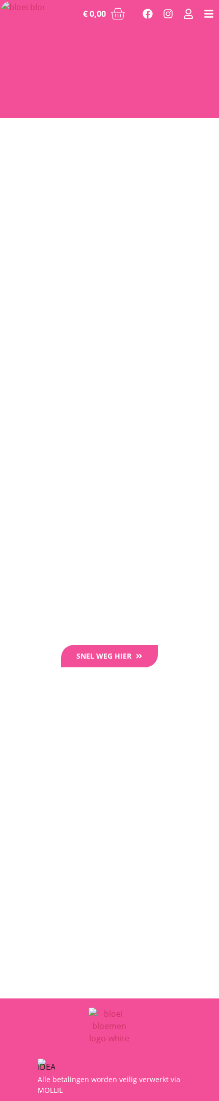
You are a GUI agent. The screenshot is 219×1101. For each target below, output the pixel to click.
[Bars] (209, 14)
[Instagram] (168, 14)
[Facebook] (148, 14)
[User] (188, 14)
